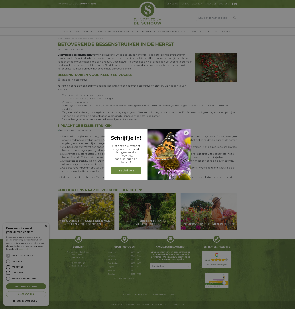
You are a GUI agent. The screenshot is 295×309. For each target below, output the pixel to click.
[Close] (186, 132)
